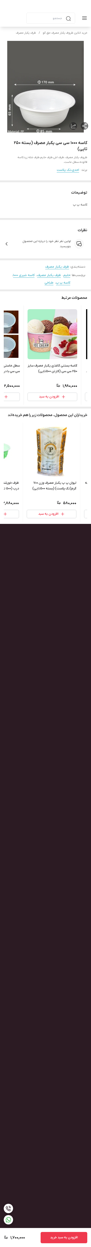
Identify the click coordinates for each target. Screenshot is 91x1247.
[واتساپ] (8, 1219)
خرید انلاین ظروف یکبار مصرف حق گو (65, 33)
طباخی (49, 283)
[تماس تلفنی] (8, 1208)
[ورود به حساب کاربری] (19, 18)
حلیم (66, 275)
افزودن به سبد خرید (64, 1237)
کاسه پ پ (63, 283)
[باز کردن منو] (83, 18)
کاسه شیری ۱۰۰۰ (24, 275)
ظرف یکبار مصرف (26, 33)
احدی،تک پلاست (68, 170)
